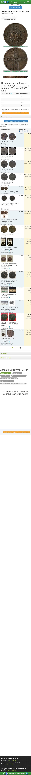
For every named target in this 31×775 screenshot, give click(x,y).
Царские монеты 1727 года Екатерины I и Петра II (13, 383)
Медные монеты (17, 373)
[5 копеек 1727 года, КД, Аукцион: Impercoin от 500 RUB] (4, 229)
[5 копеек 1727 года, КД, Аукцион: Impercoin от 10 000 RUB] (4, 151)
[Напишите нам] (4, 773)
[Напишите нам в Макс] (5, 2)
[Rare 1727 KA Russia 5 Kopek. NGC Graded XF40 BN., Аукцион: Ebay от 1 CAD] (3, 242)
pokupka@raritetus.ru (10, 764)
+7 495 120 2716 (11, 760)
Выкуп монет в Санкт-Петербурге (13, 769)
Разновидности (6, 357)
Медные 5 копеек (5, 375)
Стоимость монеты (7, 116)
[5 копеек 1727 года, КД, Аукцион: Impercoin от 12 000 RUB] (4, 176)
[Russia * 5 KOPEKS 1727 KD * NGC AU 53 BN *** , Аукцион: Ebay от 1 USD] (3, 333)
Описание (4, 353)
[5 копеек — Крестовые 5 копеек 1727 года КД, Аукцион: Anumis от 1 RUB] (4, 198)
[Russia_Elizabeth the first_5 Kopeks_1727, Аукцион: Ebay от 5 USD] (4, 290)
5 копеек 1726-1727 (6, 373)
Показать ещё (16, 348)
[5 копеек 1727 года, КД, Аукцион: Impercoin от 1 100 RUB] (4, 164)
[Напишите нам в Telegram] (7, 2)
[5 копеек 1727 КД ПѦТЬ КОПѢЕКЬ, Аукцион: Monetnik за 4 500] (4, 136)
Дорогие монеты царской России (9, 378)
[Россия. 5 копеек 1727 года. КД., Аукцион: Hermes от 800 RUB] (4, 188)
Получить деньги (15, 7)
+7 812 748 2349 (11, 770)
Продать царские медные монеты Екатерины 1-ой (15, 113)
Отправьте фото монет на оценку (15, 2)
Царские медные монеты (7, 381)
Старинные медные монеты (19, 375)
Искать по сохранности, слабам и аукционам (16, 121)
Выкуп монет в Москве (9, 758)
